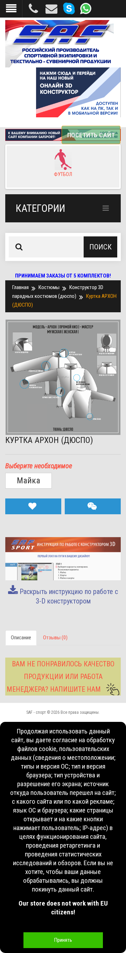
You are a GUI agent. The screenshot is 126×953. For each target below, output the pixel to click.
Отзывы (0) (55, 637)
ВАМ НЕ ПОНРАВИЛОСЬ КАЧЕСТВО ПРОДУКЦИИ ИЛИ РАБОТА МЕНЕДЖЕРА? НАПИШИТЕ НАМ (60, 676)
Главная (20, 287)
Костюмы (48, 287)
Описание (21, 637)
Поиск (100, 247)
